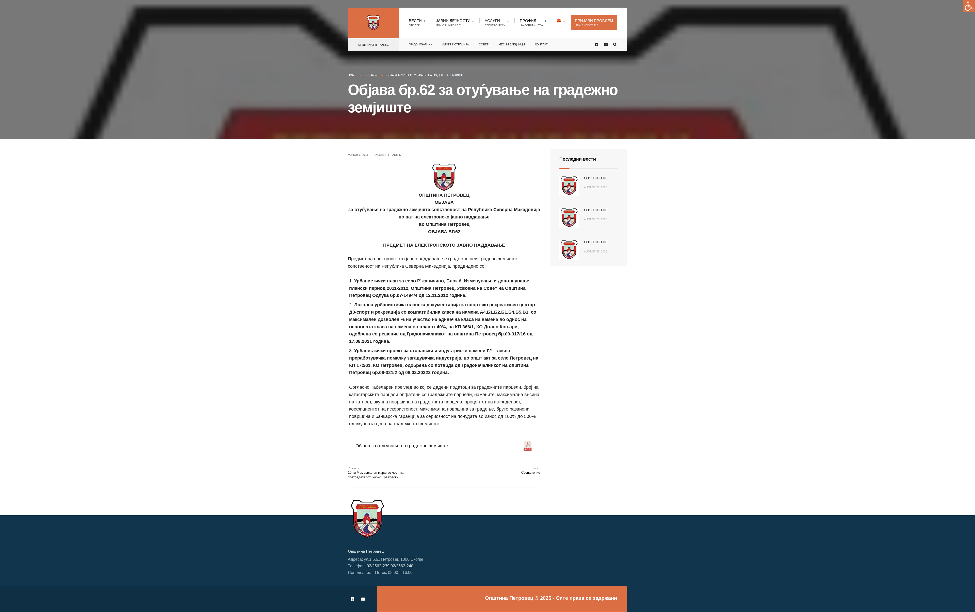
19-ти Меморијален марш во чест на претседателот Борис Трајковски (375, 473)
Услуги (495, 23)
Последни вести (577, 159)
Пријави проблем (594, 23)
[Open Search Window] (615, 44)
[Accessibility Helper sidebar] (969, 6)
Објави (372, 75)
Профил (531, 23)
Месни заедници (512, 44)
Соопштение (530, 470)
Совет (484, 44)
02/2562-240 (402, 566)
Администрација (455, 44)
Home (352, 75)
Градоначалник (420, 44)
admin (396, 154)
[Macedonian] (561, 20)
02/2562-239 (378, 566)
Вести (415, 23)
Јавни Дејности (453, 23)
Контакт (541, 44)
